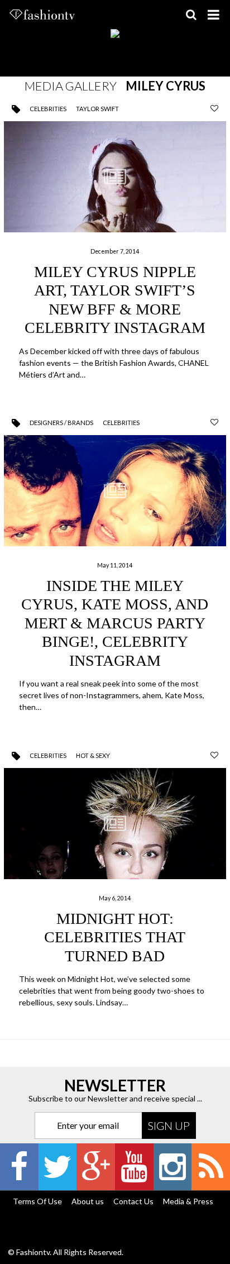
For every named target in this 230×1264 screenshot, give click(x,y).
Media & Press (188, 1201)
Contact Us (133, 1201)
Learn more (115, 252)
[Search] (191, 14)
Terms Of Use (37, 1201)
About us (87, 1201)
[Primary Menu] (213, 14)
